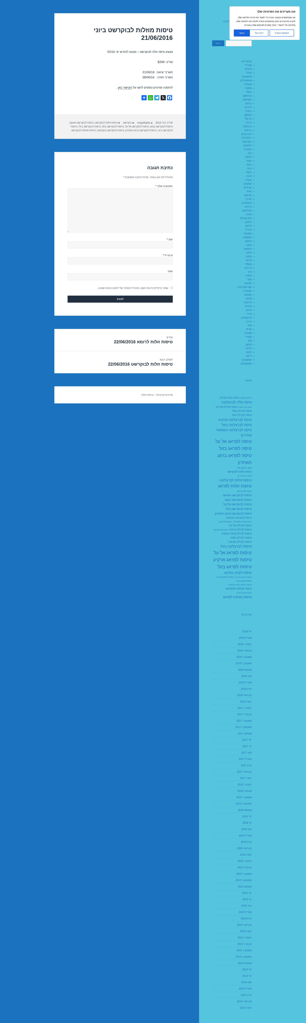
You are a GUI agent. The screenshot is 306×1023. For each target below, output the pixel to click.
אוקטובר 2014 (244, 950)
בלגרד (248, 111)
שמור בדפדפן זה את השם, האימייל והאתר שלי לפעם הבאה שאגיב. (132, 288)
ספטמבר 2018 (244, 663)
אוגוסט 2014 (245, 963)
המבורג (248, 149)
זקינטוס (248, 183)
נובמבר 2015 (244, 867)
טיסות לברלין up (225, 522)
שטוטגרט (247, 359)
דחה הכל (259, 33)
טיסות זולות (147, 395)
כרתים (248, 206)
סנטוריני (247, 291)
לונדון (249, 214)
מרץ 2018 (246, 689)
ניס (250, 271)
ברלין (249, 122)
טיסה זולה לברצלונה (237, 402)
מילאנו (248, 241)
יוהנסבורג (246, 203)
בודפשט (247, 95)
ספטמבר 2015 (244, 880)
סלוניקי (248, 283)
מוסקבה (247, 237)
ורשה (249, 172)
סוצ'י (249, 279)
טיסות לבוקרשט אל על (237, 504)
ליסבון (248, 222)
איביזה (248, 69)
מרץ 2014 (246, 995)
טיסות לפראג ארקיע (232, 559)
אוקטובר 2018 (244, 657)
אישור (241, 33)
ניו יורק (248, 268)
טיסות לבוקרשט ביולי (89, 126)
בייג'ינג (248, 107)
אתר (170, 271)
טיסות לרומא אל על (225, 577)
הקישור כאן (125, 87)
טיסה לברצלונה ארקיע (235, 420)
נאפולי (248, 264)
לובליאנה (247, 210)
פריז (249, 314)
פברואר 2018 (244, 695)
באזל (249, 92)
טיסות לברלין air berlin (242, 522)
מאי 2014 (246, 982)
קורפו (249, 329)
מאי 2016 (246, 829)
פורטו (249, 298)
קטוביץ (248, 333)
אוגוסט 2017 (245, 733)
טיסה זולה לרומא (245, 407)
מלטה (248, 256)
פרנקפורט (246, 317)
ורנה (249, 168)
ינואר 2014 (246, 1007)
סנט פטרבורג (244, 287)
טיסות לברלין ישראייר (240, 541)
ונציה (249, 160)
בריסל (248, 118)
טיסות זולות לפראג (235, 486)
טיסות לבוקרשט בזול (239, 509)
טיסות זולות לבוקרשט (239, 471)
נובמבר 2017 (244, 714)
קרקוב (248, 344)
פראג (249, 310)
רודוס (249, 348)
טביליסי (248, 187)
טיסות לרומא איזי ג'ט (243, 577)
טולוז (249, 191)
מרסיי (248, 260)
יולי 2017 (247, 740)
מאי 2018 (246, 676)
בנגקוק (248, 115)
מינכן (249, 245)
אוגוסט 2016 (245, 810)
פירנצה (248, 302)
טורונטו (248, 195)
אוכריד (248, 65)
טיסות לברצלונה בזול (236, 546)
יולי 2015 (247, 893)
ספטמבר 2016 (244, 803)
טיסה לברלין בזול (242, 410)
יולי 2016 (247, 816)
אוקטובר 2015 (244, 873)
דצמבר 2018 (245, 644)
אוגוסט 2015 (245, 886)
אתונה (248, 88)
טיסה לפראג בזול (235, 448)
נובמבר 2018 (244, 650)
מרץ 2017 (246, 765)
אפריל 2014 (245, 988)
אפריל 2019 (245, 638)
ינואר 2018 (246, 701)
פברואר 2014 (244, 1001)
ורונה (249, 164)
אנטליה (248, 84)
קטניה (248, 336)
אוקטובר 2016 (244, 797)
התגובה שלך (164, 186)
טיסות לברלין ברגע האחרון (237, 533)
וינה (250, 153)
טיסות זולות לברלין (244, 476)
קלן (250, 340)
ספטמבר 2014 (244, 956)
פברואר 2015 (244, 925)
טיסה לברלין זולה (242, 415)
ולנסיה (248, 157)
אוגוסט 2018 (245, 669)
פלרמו (248, 306)
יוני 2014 (247, 976)
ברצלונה (247, 126)
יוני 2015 (247, 899)
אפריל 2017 (245, 759)
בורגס (248, 103)
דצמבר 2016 (245, 784)
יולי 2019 (247, 631)
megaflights (143, 122)
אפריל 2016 (245, 835)
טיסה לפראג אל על (233, 441)
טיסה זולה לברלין (229, 397)
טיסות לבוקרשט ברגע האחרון (233, 513)
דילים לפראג (246, 398)
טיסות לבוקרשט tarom (237, 495)
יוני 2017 (247, 746)
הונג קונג (247, 141)
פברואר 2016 (244, 848)
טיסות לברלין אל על (240, 525)
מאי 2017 (246, 752)
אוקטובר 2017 (244, 720)
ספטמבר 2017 (244, 727)
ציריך (249, 321)
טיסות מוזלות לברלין (244, 593)
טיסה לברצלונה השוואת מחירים (234, 432)
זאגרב (248, 180)
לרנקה (248, 225)
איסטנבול (247, 76)
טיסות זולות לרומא (244, 491)
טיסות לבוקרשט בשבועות (239, 517)
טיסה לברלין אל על (226, 406)
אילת (249, 72)
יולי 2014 (247, 969)
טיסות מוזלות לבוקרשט (239, 588)
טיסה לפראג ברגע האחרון (234, 459)
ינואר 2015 (246, 931)
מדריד (248, 229)
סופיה (248, 275)
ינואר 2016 (246, 854)
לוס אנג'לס (246, 218)
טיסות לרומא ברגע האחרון (240, 585)
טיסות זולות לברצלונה (235, 480)
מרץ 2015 (246, 918)
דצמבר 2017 (245, 708)
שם (170, 239)
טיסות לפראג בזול (234, 566)
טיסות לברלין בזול (221, 530)
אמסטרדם (246, 80)
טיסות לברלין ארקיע (240, 529)
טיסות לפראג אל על (233, 552)
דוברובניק (246, 134)
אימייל (168, 255)
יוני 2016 (247, 822)
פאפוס (248, 294)
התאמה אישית (282, 33)
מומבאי (248, 233)
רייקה (249, 356)
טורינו (249, 199)
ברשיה (248, 130)
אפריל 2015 (245, 912)
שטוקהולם (246, 363)
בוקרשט (247, 99)
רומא (249, 352)
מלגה (249, 252)
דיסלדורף (246, 137)
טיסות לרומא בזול (244, 581)
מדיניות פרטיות (165, 395)
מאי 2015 (246, 905)
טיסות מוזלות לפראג (237, 597)
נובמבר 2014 (244, 944)
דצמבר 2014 (245, 937)
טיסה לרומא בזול (244, 468)
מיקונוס (248, 248)
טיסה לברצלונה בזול (237, 425)
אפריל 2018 (245, 682)
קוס (250, 325)
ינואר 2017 (246, 778)
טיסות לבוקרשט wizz (238, 499)
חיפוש (218, 43)
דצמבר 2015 (245, 861)
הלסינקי (247, 145)
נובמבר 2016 (244, 791)
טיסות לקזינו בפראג (238, 572)
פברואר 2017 (244, 771)
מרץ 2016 (246, 842)
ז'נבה (249, 176)
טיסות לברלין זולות (241, 537)
